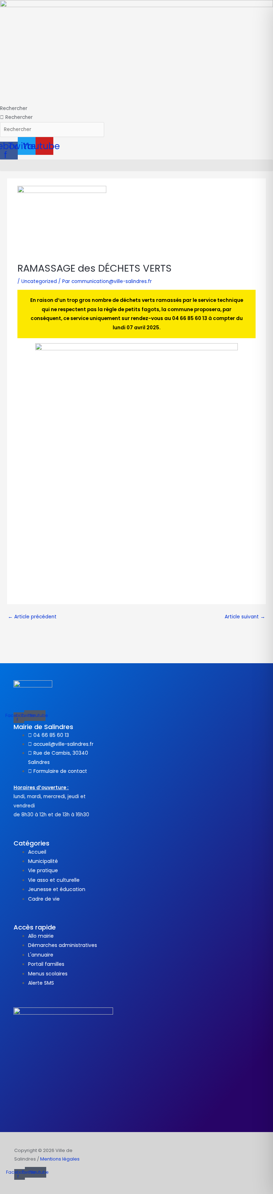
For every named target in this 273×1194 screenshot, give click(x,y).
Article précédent (32, 616)
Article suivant (245, 616)
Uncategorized (39, 281)
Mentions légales (60, 1159)
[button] (136, 165)
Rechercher (13, 108)
